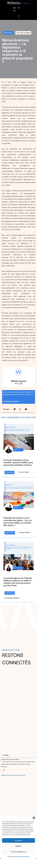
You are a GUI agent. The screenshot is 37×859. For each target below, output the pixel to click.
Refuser (18, 846)
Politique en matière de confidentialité (18, 856)
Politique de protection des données (13, 775)
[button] (34, 818)
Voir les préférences (18, 852)
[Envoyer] (3, 770)
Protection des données (10, 759)
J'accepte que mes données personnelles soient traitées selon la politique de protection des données (18, 764)
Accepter (18, 840)
